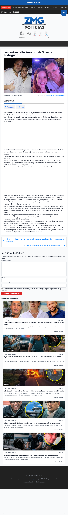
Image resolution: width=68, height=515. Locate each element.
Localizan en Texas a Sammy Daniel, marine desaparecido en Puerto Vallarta (31, 455)
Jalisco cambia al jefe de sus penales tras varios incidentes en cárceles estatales (32, 423)
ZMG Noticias (34, 2)
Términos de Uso (40, 482)
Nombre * (4, 277)
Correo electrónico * (7, 283)
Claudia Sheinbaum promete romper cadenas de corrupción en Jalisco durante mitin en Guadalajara (35, 240)
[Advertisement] (34, 135)
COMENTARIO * (6, 260)
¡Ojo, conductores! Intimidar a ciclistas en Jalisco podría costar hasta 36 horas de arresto (32, 358)
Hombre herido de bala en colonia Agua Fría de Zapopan (43, 245)
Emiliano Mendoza (58, 331)
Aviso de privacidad (28, 482)
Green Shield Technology (26, 479)
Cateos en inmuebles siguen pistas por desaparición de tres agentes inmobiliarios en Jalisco (34, 324)
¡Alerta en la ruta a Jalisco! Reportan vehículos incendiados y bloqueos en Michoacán (34, 391)
